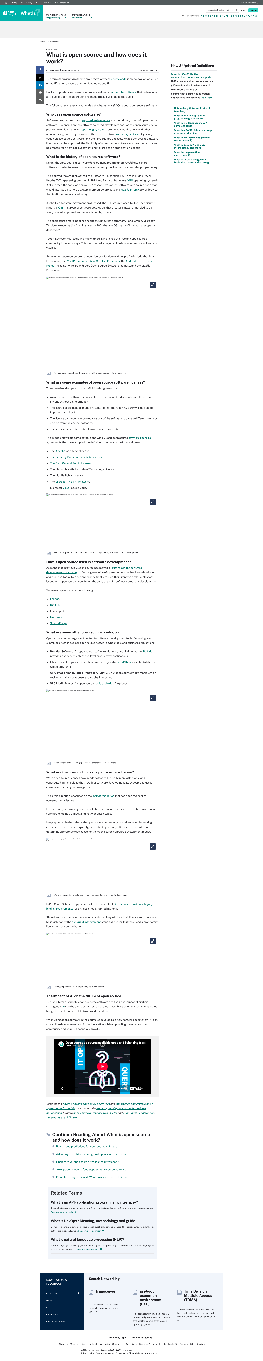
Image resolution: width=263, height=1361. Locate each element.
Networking (52, 1294)
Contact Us (117, 1344)
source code (118, 78)
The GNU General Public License (70, 463)
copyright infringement (86, 921)
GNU (130, 180)
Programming (53, 41)
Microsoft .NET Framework (72, 481)
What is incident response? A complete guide (191, 124)
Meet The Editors (78, 1344)
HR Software (52, 1315)
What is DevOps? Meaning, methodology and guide (93, 1221)
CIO (36, 3)
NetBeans (56, 617)
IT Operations (46, 3)
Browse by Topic (117, 1337)
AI (63, 1006)
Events (162, 1344)
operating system (93, 129)
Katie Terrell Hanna (70, 70)
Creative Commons (108, 261)
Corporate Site (187, 1344)
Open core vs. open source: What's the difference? (87, 1161)
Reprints (200, 1344)
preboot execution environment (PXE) (151, 1297)
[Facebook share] (40, 70)
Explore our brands (248, 3)
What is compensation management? (187, 154)
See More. (207, 97)
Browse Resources (142, 1337)
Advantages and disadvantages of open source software (91, 1154)
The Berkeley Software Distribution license (76, 457)
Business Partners (148, 1344)
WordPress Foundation (80, 261)
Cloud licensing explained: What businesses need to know (92, 1177)
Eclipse (54, 598)
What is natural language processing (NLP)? (87, 1239)
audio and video (104, 683)
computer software (124, 92)
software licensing (139, 437)
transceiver (106, 1291)
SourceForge (58, 623)
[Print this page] (40, 93)
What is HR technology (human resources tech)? (192, 139)
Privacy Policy (87, 1353)
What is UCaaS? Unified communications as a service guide (191, 76)
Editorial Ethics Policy (99, 1344)
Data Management (61, 3)
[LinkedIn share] (40, 85)
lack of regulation (103, 795)
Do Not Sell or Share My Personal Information (136, 1353)
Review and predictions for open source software (86, 1146)
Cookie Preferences (105, 1353)
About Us (63, 1344)
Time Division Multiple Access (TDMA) (198, 1295)
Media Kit (172, 1344)
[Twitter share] (40, 77)
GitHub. (55, 605)
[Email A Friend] (40, 100)
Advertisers (131, 1344)
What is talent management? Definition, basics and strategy (191, 161)
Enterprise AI (17, 3)
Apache (60, 451)
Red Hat (148, 651)
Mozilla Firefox (130, 189)
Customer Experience (56, 1322)
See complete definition (62, 1212)
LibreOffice (124, 662)
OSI (60, 207)
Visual (66, 487)
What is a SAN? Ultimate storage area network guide (193, 132)
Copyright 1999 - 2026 (110, 1350)
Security (29, 3)
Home (42, 41)
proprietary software (127, 134)
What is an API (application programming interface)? (94, 1202)
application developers (96, 120)
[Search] (236, 10)
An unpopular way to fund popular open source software (91, 1169)
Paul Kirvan (54, 70)
